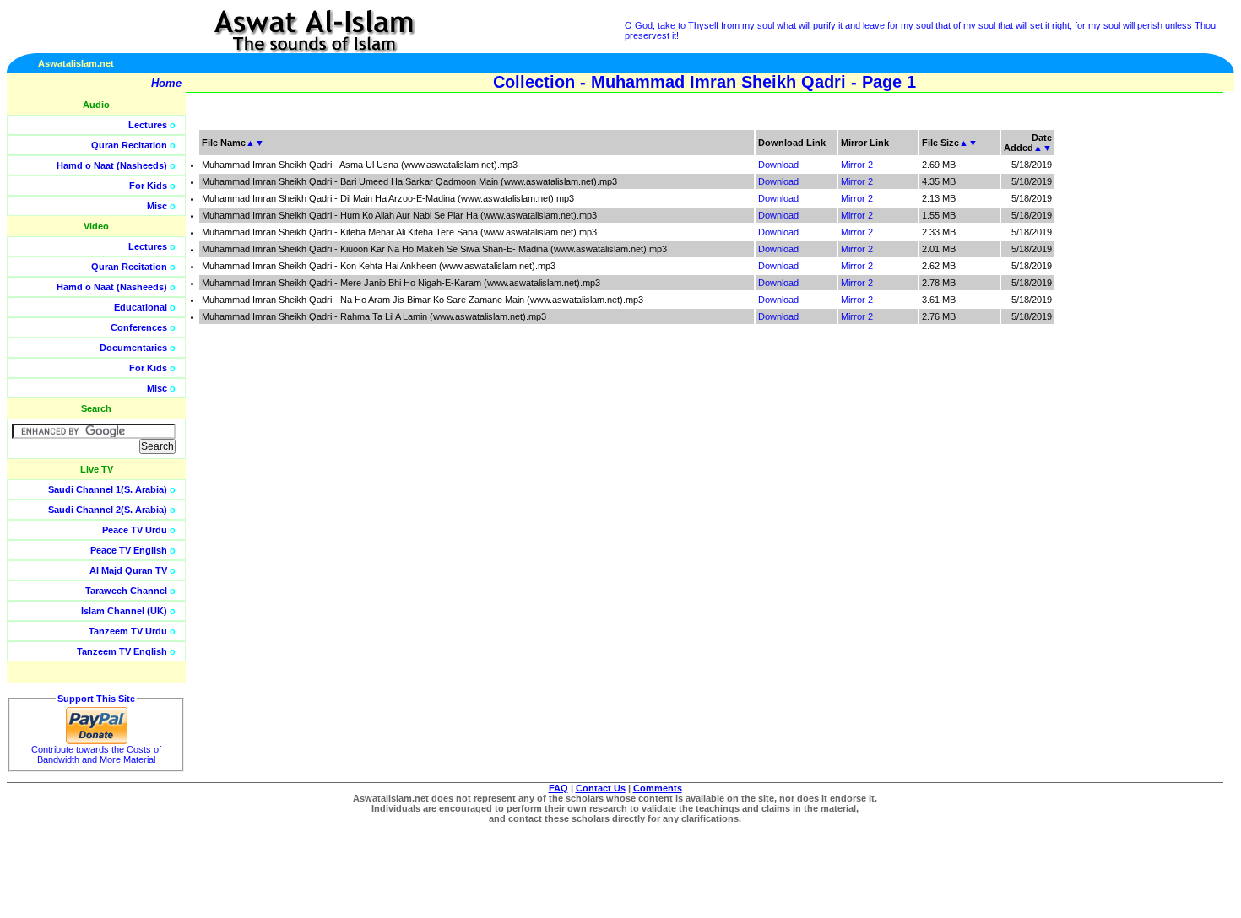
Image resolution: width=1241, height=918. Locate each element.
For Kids (148, 186)
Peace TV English (128, 550)
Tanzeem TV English (122, 651)
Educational (140, 307)
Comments (657, 788)
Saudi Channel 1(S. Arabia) (107, 489)
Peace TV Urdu (134, 530)
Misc (157, 206)
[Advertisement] (1160, 380)
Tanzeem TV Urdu (128, 631)
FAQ (558, 788)
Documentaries (133, 348)
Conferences (139, 327)
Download (778, 164)
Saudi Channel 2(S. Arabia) (107, 510)
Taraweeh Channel (126, 591)
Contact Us (601, 788)
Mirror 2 (857, 164)
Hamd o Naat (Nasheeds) (112, 165)
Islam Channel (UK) (124, 611)
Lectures (147, 125)
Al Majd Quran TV (128, 570)
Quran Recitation (129, 145)
